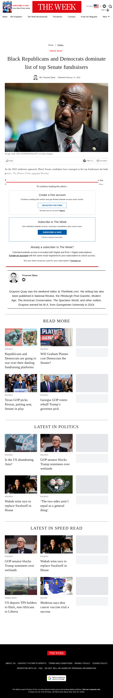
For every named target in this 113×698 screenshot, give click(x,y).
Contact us (75, 261)
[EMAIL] (24, 279)
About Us (10, 663)
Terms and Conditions (60, 663)
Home (50, 45)
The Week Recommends (37, 17)
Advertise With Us (26, 668)
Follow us (89, 161)
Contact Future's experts (32, 663)
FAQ (40, 668)
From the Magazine (89, 17)
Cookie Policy (99, 663)
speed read (56, 51)
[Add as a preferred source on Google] (56, 678)
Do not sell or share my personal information (70, 668)
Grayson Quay (49, 77)
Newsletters (57, 17)
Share (11, 161)
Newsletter (103, 161)
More (105, 17)
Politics (60, 45)
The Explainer (16, 17)
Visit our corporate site (91, 689)
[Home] (4, 17)
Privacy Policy (82, 663)
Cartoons (71, 17)
